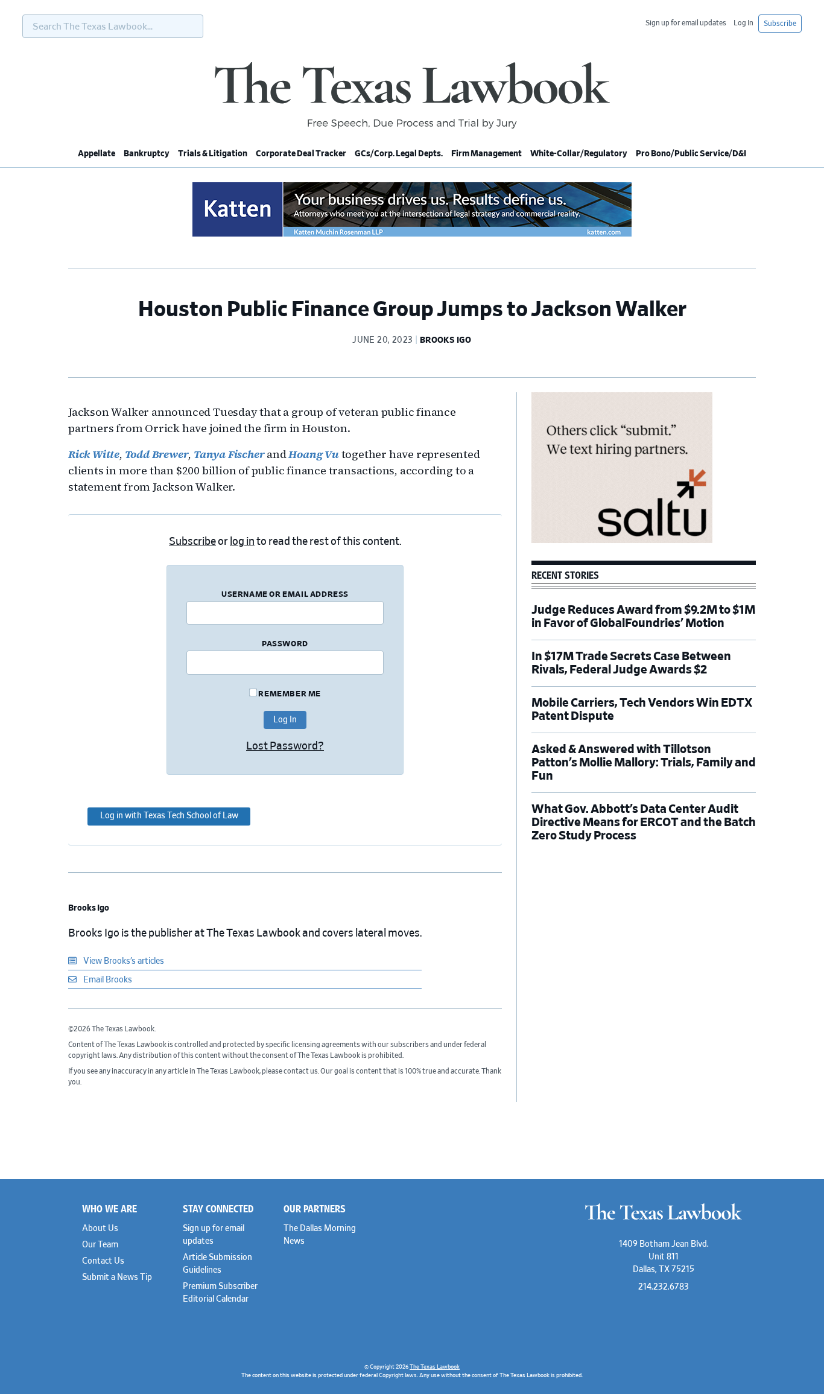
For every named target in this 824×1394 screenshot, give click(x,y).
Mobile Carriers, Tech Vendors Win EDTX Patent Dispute (641, 709)
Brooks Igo (88, 908)
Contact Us (103, 1261)
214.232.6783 (663, 1287)
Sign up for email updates (685, 23)
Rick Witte (93, 454)
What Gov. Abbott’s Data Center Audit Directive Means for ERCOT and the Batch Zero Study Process (643, 822)
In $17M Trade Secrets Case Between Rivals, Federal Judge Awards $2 (631, 663)
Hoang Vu (313, 454)
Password (285, 644)
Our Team (100, 1245)
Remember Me (289, 694)
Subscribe (780, 23)
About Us (100, 1228)
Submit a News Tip (117, 1277)
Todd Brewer (157, 454)
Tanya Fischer (229, 454)
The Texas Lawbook (412, 95)
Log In (743, 23)
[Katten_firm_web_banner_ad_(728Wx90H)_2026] (412, 235)
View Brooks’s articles (122, 961)
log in (242, 541)
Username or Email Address (285, 595)
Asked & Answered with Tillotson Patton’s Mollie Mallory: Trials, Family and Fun (643, 762)
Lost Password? (285, 746)
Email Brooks (106, 980)
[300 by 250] (621, 541)
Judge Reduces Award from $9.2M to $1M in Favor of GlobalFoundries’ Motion (643, 616)
